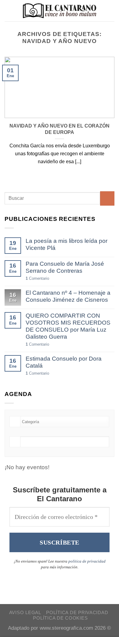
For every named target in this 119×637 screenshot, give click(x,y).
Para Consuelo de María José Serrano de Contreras (65, 267)
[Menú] (9, 10)
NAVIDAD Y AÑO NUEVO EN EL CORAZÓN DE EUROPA (59, 129)
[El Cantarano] (59, 11)
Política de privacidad (77, 612)
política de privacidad (87, 561)
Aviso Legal (25, 612)
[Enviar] (107, 198)
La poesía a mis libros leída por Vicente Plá (66, 244)
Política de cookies (60, 618)
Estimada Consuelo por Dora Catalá (64, 362)
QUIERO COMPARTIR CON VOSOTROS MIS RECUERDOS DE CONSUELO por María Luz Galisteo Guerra (68, 326)
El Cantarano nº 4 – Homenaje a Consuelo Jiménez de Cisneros (68, 296)
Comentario (37, 278)
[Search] (111, 10)
